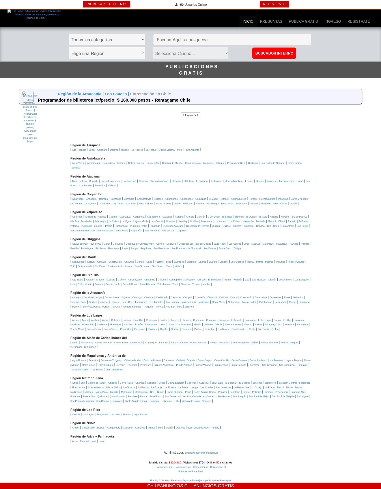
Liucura (213, 261)
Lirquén (272, 279)
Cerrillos (112, 382)
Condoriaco (186, 199)
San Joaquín (239, 396)
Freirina (249, 181)
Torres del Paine (79, 369)
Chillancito (149, 279)
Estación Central (288, 382)
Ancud (85, 320)
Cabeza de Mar (132, 360)
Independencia (96, 387)
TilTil (176, 401)
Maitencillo (248, 221)
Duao (149, 261)
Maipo (289, 387)
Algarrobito (78, 199)
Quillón (169, 427)
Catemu (179, 216)
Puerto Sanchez (269, 342)
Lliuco (171, 324)
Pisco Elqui (227, 203)
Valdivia (76, 414)
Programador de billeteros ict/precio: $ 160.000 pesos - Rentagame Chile (114, 100)
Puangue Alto (297, 392)
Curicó (140, 261)
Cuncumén (214, 216)
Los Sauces (172, 302)
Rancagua (113, 248)
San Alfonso (155, 396)
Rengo (134, 248)
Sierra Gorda (295, 163)
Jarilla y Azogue (299, 199)
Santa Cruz (225, 248)
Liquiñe (139, 324)
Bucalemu (95, 243)
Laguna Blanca (293, 360)
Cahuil (107, 243)
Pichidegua (87, 248)
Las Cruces (157, 221)
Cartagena (138, 216)
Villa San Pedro (174, 306)
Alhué (75, 382)
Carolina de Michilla (172, 163)
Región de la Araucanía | (81, 94)
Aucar (105, 320)
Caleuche (118, 243)
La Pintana (170, 387)
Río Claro (100, 266)
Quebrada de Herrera (197, 226)
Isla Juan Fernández (81, 221)
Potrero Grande (296, 261)
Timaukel (302, 365)
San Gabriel (223, 396)
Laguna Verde (140, 221)
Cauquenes (78, 261)
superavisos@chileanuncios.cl (201, 452)
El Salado (189, 181)
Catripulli (187, 297)
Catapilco (167, 216)
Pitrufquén (304, 302)
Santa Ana (117, 401)
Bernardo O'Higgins (111, 360)
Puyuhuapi (76, 347)
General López (78, 302)
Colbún (91, 261)
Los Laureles (156, 302)
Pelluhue (280, 261)
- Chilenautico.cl (217, 467)
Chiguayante (135, 279)
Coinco (160, 243)
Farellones (304, 382)
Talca (169, 266)
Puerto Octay (94, 329)
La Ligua (126, 221)
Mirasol (272, 221)
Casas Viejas (205, 360)
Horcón (253, 199)
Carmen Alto (152, 163)
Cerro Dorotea (239, 360)
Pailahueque (265, 302)
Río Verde (254, 365)
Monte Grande (163, 203)
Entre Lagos (264, 320)
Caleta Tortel (121, 342)
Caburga (137, 297)
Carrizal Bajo (129, 181)
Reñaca (260, 226)
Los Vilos (131, 203)
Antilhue (95, 320)
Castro (163, 320)
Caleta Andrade (103, 342)
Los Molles (234, 221)
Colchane (102, 149)
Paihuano (188, 203)
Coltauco (171, 243)
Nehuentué (234, 302)
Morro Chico (88, 365)
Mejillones (208, 163)
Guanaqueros (238, 199)
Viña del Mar (168, 230)
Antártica (93, 360)
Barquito (93, 181)
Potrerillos (100, 185)
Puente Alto (89, 396)
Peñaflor (222, 392)
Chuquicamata (193, 163)
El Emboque (214, 279)
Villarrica (189, 306)
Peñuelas (304, 221)
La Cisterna (129, 387)
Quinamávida (85, 266)
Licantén (191, 261)
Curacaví (204, 382)
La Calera (114, 221)
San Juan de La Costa (243, 329)
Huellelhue (115, 324)
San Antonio (288, 226)
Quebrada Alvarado (173, 226)
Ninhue (151, 427)
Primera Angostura (164, 365)
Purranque (139, 329)
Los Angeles (285, 279)
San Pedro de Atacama (273, 163)
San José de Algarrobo (82, 230)
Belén (92, 149)
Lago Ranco (140, 414)
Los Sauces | (117, 94)
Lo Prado (270, 387)
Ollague (220, 163)
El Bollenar (231, 382)
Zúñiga (237, 248)
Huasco (260, 181)
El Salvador (202, 181)
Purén (105, 306)
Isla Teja (128, 324)
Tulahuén (266, 203)
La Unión (115, 414)
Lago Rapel (220, 243)
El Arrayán (217, 382)
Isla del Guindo (203, 243)
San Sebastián (105, 230)
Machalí (255, 243)
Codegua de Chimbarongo (140, 243)
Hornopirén (88, 324)
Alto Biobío (77, 279)
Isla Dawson (276, 360)
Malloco (89, 392)
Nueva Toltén (249, 302)
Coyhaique (151, 342)
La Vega (299, 181)
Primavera (145, 365)
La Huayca (137, 149)
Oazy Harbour (105, 365)
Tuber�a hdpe (200, 480)
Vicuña (293, 203)
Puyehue (152, 329)
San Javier (158, 266)
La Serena (104, 203)
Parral (259, 261)
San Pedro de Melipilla (82, 401)
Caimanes (115, 199)
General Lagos (88, 441)
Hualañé (159, 261)
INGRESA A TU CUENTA (106, 4)
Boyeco (125, 297)
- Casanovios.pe (181, 467)
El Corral (176, 181)
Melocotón (126, 392)
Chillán (75, 427)
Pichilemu (100, 248)
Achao (75, 320)
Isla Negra (100, 221)
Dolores (114, 149)
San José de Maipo (259, 396)
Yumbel (206, 284)
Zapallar (181, 230)
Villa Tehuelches (114, 369)
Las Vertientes (223, 387)
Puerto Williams (203, 365)
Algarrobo (77, 216)
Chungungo (171, 199)
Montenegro (141, 392)
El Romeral (270, 382)
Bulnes (101, 427)
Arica (75, 441)
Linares (202, 261)
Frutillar (287, 320)
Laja (247, 279)
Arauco (100, 279)
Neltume (208, 324)
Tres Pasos (96, 369)
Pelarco (269, 261)
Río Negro (223, 329)
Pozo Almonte (192, 149)
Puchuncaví (121, 226)
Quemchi (186, 329)
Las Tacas (118, 203)
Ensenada (250, 320)
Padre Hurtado (175, 392)
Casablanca (153, 216)
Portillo (108, 226)
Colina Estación (176, 382)
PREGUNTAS (271, 21)
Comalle (101, 261)
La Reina (183, 387)
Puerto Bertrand (198, 342)
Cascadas (151, 320)
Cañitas (127, 320)
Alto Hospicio (79, 149)
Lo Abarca (206, 221)
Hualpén (237, 279)
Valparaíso (136, 230)
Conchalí (191, 382)
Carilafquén (162, 297)
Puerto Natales (184, 365)
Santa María (121, 230)
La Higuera (90, 203)
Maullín (197, 324)
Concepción (175, 279)
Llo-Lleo (194, 221)
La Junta (163, 342)
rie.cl (167, 480)
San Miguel (302, 396)
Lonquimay (141, 302)
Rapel (125, 248)
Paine (188, 392)
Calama (121, 163)
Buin (83, 382)
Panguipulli (102, 414)
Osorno (248, 324)
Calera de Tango (97, 382)
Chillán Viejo (88, 427)
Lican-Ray (127, 302)
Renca (143, 396)
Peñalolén (235, 392)
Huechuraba (78, 387)
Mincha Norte (146, 203)
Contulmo (190, 279)
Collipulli (223, 297)
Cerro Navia (126, 382)
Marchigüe (268, 243)
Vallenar (112, 185)
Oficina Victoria (167, 149)
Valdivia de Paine (191, 401)
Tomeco (185, 284)
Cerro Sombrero (258, 360)
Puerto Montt (77, 329)
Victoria (159, 306)
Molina (250, 261)
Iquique (125, 149)
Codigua (151, 382)
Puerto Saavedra (91, 306)
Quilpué (226, 226)
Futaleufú (299, 320)
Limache (170, 221)
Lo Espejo (257, 387)
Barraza (103, 199)
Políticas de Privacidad (190, 471)
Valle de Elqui (280, 203)
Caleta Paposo (136, 163)
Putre (102, 441)
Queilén (164, 329)
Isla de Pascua (299, 216)
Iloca (168, 261)
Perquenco (280, 302)
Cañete (122, 279)
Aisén (75, 342)
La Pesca (179, 261)
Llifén (162, 324)
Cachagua (125, 216)
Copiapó (143, 181)
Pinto (160, 427)
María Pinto (101, 392)
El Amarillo (236, 320)
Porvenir (120, 365)
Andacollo (91, 199)
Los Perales (85, 185)
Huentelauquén (267, 199)
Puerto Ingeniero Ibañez (245, 342)
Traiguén (148, 306)
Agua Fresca (79, 360)
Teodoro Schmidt (132, 306)
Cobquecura (113, 427)
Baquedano (109, 163)
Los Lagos (88, 414)
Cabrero (110, 279)
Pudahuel (75, 396)
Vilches (178, 266)
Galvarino (298, 297)
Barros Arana (112, 297)
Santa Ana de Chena (136, 401)
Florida (227, 279)
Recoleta (132, 396)
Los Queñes (237, 261)
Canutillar (138, 320)
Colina (162, 382)
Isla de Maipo (113, 387)
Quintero (249, 226)
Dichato (201, 279)
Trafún (274, 329)
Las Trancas (259, 279)
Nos (152, 392)
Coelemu (128, 427)
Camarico (129, 199)
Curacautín (246, 297)
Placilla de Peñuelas (92, 226)
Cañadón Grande (185, 360)
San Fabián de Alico (198, 427)
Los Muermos (183, 324)
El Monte (257, 382)
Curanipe (129, 261)
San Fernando (161, 248)
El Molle (224, 199)
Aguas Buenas (80, 243)
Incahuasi (283, 199)
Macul (280, 387)
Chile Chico (136, 342)
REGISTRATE (274, 4)
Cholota (190, 216)
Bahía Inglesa (79, 181)
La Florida (143, 387)
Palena (258, 324)
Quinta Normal (117, 396)
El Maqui (213, 199)
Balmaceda (87, 342)
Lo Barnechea (241, 387)
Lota (72, 284)
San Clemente (141, 266)
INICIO (248, 21)
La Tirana (151, 149)
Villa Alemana (152, 230)
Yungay (215, 427)
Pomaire (268, 392)
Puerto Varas (111, 329)
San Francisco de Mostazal (186, 248)
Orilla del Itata (85, 284)
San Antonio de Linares (119, 266)
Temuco (115, 306)
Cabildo (113, 216)
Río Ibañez (90, 347)
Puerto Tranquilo (289, 342)
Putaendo (155, 226)
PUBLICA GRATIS (303, 21)
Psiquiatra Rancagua (220, 480)
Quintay (237, 226)
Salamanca (241, 203)
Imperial (104, 302)
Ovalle (177, 203)
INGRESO (333, 21)
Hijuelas (274, 216)
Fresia (277, 320)
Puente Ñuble (113, 284)
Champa (139, 382)
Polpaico (256, 392)
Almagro (76, 297)
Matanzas (281, 243)
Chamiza (174, 320)
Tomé (175, 284)
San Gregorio (269, 365)
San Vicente (209, 248)
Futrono (127, 414)
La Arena (271, 181)
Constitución (115, 261)
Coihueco (140, 427)
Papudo (292, 221)
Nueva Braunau (233, 324)
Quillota (216, 226)
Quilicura (102, 396)
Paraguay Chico (273, 324)
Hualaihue (102, 324)
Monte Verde (218, 302)
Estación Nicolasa (233, 181)
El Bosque (244, 382)
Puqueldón (125, 329)
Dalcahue (224, 320)
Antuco (89, 279)
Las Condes (206, 387)
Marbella (260, 221)
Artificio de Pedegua (95, 216)
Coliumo (162, 279)
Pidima (292, 302)
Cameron (169, 360)
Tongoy (254, 203)
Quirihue (180, 427)
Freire (287, 297)
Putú (72, 266)
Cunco (233, 297)
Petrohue (289, 324)
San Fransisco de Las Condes (198, 396)
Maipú (298, 387)
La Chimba (76, 203)
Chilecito (158, 199)
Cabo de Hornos (152, 360)
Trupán (196, 284)
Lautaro (115, 302)
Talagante (166, 401)
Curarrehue (261, 297)
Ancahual (88, 297)
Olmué (281, 221)
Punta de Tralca (138, 226)
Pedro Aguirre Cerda (205, 392)
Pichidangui (212, 203)
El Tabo (263, 216)
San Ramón (102, 401)
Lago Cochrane (179, 342)
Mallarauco (76, 392)
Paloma (200, 203)
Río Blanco (273, 226)
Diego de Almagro (159, 181)
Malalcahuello (188, 302)
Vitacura (206, 401)
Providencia (281, 392)
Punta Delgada (238, 365)
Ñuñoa (160, 392)
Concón (201, 216)
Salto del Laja (130, 284)
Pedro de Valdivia (236, 163)
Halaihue (75, 324)
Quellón (175, 329)
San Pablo (263, 329)
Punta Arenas (221, 365)
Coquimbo (200, 199)
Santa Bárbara (147, 284)
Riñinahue (210, 329)
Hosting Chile (157, 480)
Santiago (154, 401)
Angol (99, 297)
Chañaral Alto (144, 199)
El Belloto (227, 216)
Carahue (148, 297)
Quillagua (253, 163)
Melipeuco (203, 302)
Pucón (75, 306)
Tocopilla (75, 167)
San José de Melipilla (283, 396)
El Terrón (216, 181)
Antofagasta (93, 163)
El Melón (239, 216)
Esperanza (275, 297)
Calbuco (115, 320)
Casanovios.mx (164, 467)
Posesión (132, 365)
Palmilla (305, 243)
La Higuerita (285, 181)
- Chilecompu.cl (199, 467)
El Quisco (251, 216)
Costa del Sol (186, 243)
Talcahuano (163, 284)
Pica (179, 149)
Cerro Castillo (221, 360)
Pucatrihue (302, 324)
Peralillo (74, 248)
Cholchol (212, 297)
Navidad (293, 243)
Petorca (74, 226)
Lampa (194, 387)
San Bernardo (172, 396)
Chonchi (186, 320)
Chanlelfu (200, 297)
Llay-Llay (182, 221)
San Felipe (302, 226)
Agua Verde (78, 163)
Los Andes (220, 221)
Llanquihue (151, 324)
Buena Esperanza (110, 181)
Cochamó (198, 320)
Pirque (246, 392)
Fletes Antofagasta (181, 480)
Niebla (218, 324)
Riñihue (198, 329)
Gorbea (93, 302)
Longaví (224, 261)
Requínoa (145, 248)
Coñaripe (211, 320)
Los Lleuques (302, 279)
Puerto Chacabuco (220, 342)
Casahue (176, 297)
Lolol (246, 243)
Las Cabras (235, 243)
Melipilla (114, 392)
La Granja (156, 387)
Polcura (99, 284)
